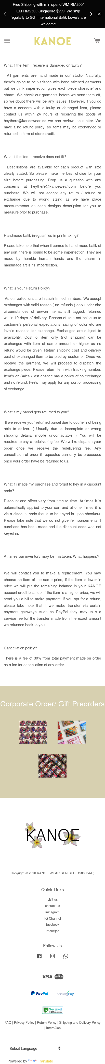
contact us (52, 905)
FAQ (8, 1022)
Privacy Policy (24, 1022)
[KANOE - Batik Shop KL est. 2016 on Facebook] (39, 958)
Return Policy (46, 1022)
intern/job (52, 930)
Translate (45, 1060)
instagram (52, 912)
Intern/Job (53, 1027)
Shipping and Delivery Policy (79, 1022)
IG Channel (52, 918)
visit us (53, 899)
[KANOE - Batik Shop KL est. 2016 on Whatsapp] (65, 958)
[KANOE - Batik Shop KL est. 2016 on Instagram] (52, 958)
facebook (52, 924)
